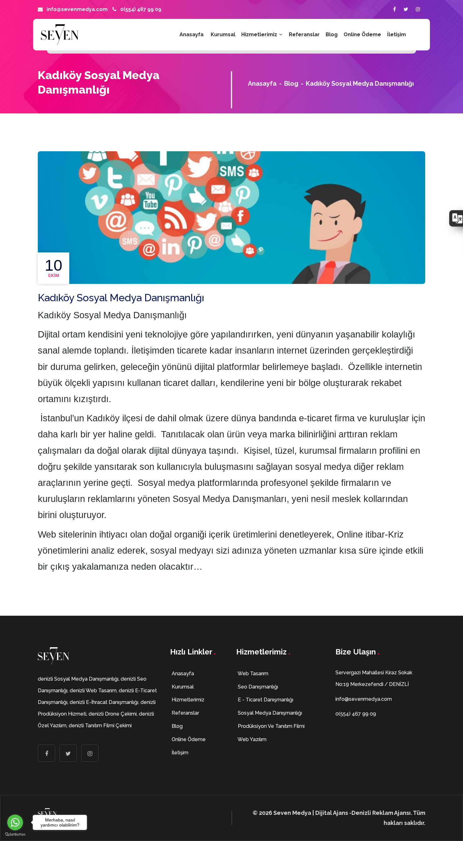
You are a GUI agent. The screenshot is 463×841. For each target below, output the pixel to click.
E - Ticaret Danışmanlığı (265, 700)
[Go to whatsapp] (15, 822)
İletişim (396, 34)
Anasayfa (191, 34)
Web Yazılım (251, 739)
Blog (332, 34)
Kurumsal (223, 34)
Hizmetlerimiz (259, 34)
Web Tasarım (252, 674)
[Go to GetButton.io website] (15, 834)
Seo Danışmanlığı (257, 687)
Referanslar (304, 34)
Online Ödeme (362, 34)
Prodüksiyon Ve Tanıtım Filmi (271, 726)
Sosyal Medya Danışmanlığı (269, 713)
